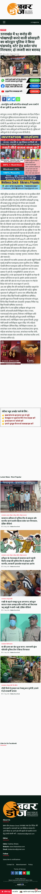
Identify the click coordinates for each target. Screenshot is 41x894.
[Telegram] (13, 99)
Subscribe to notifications (11, 859)
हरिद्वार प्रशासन (23, 515)
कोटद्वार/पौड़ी (9, 598)
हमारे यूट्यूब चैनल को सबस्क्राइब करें (19, 424)
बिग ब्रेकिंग (15, 685)
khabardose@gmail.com (26, 833)
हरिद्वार (11, 515)
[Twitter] (9, 99)
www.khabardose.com (17, 846)
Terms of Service (20, 869)
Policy (30, 864)
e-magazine (35, 22)
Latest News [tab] (5, 477)
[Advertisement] (20, 386)
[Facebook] (4, 99)
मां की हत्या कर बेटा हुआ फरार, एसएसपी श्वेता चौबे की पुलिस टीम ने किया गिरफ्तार (19, 648)
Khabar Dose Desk (14, 54)
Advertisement (21, 864)
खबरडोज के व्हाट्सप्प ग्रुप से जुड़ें (17, 415)
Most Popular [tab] (16, 477)
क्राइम (7, 515)
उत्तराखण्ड (3, 30)
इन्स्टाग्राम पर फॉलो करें (14, 421)
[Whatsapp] (18, 99)
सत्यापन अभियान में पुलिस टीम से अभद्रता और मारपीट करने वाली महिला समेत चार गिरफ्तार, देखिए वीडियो (19, 521)
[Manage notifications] (36, 889)
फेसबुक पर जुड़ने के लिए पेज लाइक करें (20, 418)
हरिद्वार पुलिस (16, 515)
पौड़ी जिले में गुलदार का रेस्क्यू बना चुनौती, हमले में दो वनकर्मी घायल (19, 690)
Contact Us (10, 864)
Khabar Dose (22, 879)
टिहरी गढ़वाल (9, 644)
